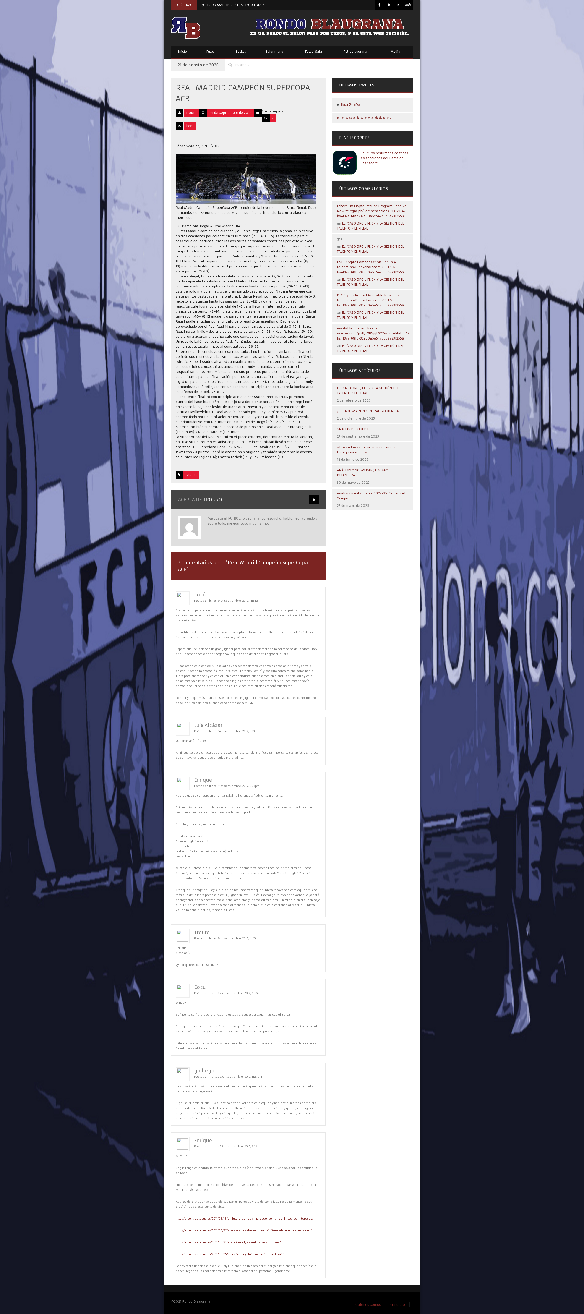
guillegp (204, 1071)
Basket (241, 52)
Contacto (397, 1305)
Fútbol (211, 52)
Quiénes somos (368, 1305)
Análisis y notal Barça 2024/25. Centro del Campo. (371, 495)
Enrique (203, 780)
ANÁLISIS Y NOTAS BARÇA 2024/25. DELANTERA (364, 472)
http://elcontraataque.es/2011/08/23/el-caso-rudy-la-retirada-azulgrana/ (228, 1242)
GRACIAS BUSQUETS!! (353, 429)
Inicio (182, 52)
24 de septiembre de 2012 (230, 113)
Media (395, 52)
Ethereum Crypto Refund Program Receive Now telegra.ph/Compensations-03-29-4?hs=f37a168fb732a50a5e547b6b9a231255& (372, 211)
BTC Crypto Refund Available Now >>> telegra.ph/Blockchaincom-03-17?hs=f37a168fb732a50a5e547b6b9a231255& (370, 300)
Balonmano (274, 52)
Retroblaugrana (355, 52)
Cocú (200, 595)
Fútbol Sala (313, 52)
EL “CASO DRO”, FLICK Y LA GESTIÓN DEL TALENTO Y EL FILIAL (368, 390)
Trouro (191, 113)
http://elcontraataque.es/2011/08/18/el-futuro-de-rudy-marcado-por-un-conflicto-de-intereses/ (244, 1218)
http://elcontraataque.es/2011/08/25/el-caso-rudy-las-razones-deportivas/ (230, 1254)
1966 (189, 126)
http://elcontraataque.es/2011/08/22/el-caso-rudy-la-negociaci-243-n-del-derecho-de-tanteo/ (244, 1230)
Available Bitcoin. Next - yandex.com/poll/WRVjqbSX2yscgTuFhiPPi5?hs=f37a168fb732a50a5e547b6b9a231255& (373, 333)
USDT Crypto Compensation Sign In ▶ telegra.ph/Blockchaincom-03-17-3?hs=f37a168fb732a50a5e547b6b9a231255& (370, 267)
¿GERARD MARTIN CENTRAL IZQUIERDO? (233, 5)
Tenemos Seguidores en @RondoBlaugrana (364, 117)
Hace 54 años (351, 105)
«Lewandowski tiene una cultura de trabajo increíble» (366, 449)
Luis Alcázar (208, 725)
